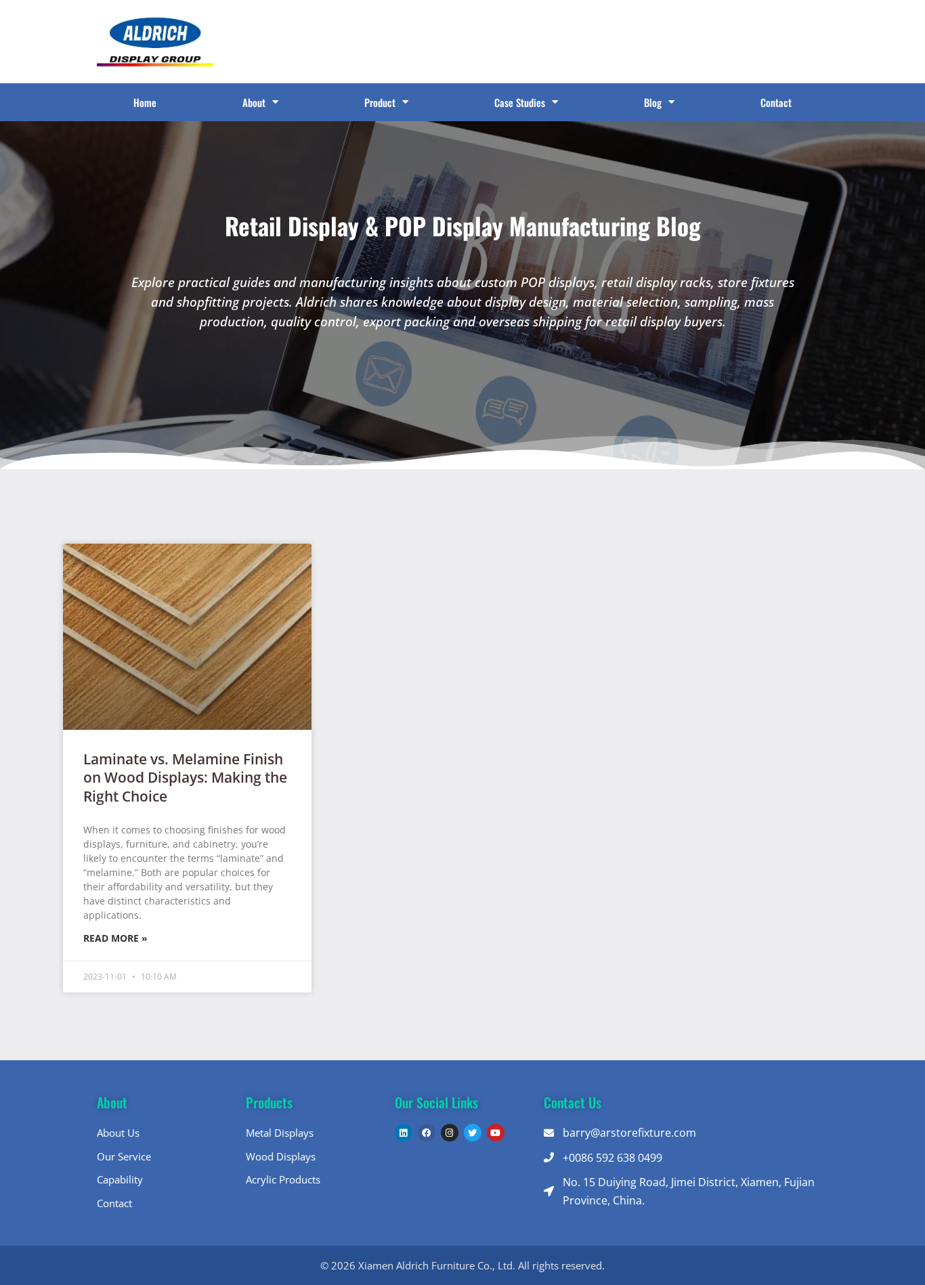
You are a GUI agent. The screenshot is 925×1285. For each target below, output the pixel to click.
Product (379, 102)
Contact (776, 102)
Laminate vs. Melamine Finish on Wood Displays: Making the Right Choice (185, 777)
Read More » (115, 938)
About (253, 102)
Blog (653, 102)
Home (144, 102)
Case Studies (519, 102)
